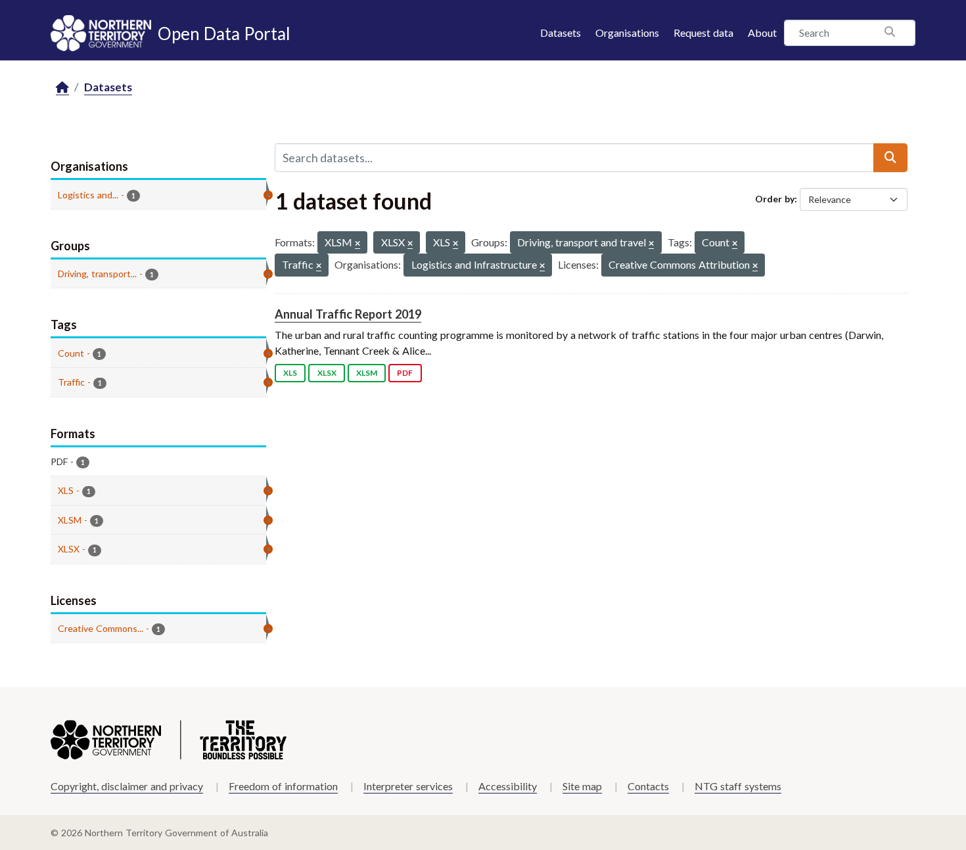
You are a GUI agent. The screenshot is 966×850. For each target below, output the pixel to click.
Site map (582, 786)
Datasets (560, 32)
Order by (774, 198)
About (762, 32)
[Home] (62, 87)
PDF (405, 373)
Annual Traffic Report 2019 (348, 314)
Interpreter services (408, 786)
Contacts (648, 786)
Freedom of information (283, 786)
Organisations (627, 32)
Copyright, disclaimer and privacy (127, 786)
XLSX (326, 373)
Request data (703, 32)
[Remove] (357, 244)
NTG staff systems (738, 786)
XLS (290, 373)
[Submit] (890, 157)
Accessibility (507, 786)
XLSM (366, 373)
